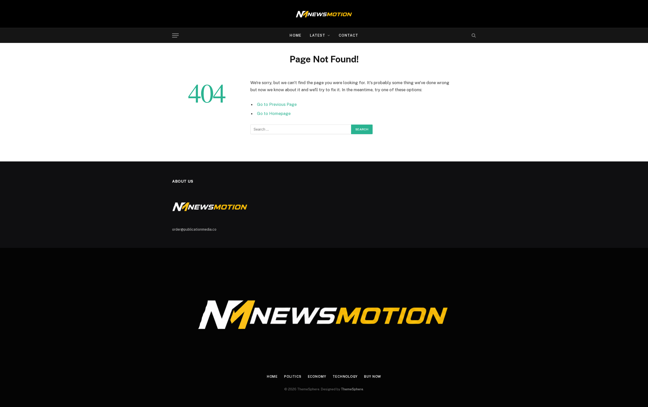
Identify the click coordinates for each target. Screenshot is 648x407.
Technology (345, 376)
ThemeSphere (352, 389)
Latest (318, 35)
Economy (317, 376)
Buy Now (372, 376)
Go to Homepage (274, 113)
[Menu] (175, 35)
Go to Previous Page (277, 104)
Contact (348, 35)
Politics (292, 376)
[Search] (473, 35)
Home (295, 35)
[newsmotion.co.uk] (324, 14)
